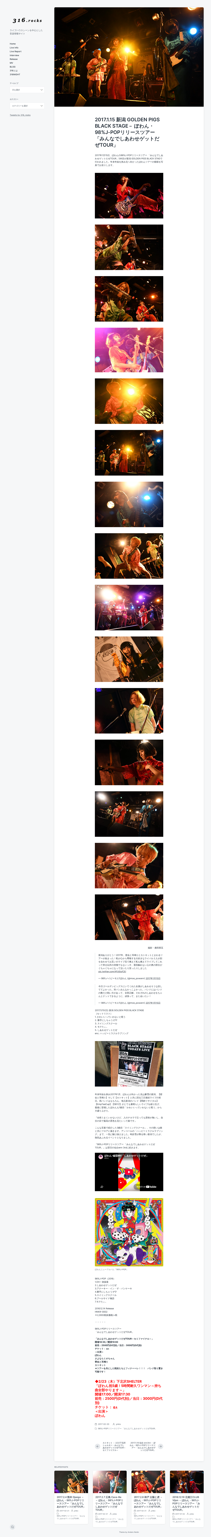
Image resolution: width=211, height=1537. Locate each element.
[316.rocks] (27, 20)
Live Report (15, 51)
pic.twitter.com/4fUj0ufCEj (112, 971)
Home (13, 44)
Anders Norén (133, 1532)
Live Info (14, 47)
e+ (107, 1348)
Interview (14, 55)
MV (11, 63)
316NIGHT (15, 74)
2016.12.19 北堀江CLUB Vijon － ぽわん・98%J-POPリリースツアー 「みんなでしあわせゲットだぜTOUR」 (186, 1503)
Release (14, 59)
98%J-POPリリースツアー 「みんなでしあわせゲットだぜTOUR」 (127, 1428)
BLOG (13, 67)
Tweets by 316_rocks (20, 115)
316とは (14, 70)
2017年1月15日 (153, 978)
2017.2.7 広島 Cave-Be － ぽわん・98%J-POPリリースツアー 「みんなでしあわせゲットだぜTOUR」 (109, 1503)
